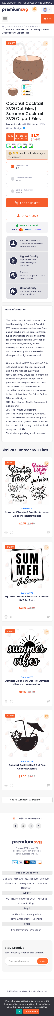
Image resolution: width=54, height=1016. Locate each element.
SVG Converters (19, 929)
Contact (22, 903)
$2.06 (22, 776)
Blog (31, 903)
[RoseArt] (6, 701)
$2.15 (22, 523)
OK (19, 1011)
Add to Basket (30, 203)
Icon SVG (26, 887)
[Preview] (11, 532)
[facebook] (15, 826)
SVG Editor (35, 929)
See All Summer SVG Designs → (27, 799)
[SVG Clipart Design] (6, 532)
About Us (42, 898)
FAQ (7, 898)
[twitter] (23, 826)
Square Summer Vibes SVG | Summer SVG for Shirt (27, 598)
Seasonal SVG (15, 26)
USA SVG (44, 878)
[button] (46, 10)
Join (42, 961)
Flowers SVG (11, 883)
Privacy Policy (34, 914)
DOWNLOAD (29, 216)
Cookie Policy (18, 914)
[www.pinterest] (38, 826)
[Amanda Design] (6, 785)
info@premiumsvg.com (29, 818)
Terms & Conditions (20, 918)
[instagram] (31, 826)
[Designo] (6, 617)
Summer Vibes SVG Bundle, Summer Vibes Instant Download (27, 514)
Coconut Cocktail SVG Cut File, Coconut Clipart (27, 766)
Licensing (37, 918)
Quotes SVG (31, 878)
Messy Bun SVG (28, 883)
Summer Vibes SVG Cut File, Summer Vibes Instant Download (27, 682)
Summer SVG (33, 26)
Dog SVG (7, 878)
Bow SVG (42, 883)
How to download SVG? (23, 898)
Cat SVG (18, 878)
